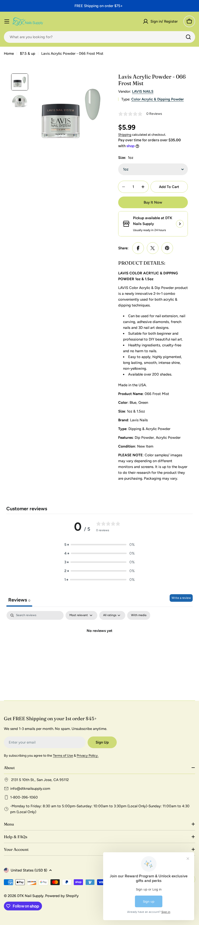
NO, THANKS (146, 499)
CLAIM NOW (146, 485)
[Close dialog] (186, 416)
